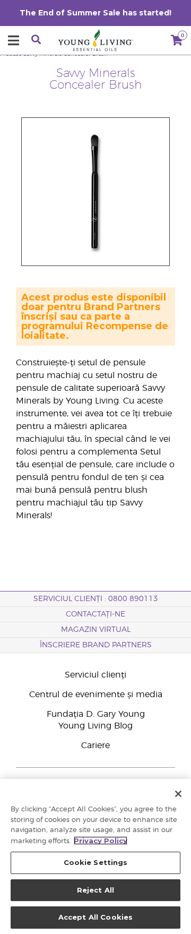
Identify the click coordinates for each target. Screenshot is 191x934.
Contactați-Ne (95, 614)
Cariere (95, 745)
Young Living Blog (95, 726)
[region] (95, 856)
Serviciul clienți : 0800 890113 (95, 599)
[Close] (178, 794)
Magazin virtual (96, 629)
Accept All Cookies (95, 917)
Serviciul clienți (95, 675)
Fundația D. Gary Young (96, 714)
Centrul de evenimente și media (95, 694)
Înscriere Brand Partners (96, 645)
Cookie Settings (96, 862)
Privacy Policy (100, 840)
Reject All (95, 890)
